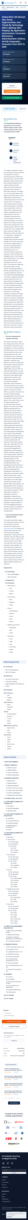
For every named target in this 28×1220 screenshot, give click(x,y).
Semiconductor (10, 7)
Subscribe (14, 1172)
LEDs (17, 7)
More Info (10, 1216)
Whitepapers (5, 1199)
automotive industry (9, 528)
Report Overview (10, 108)
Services (4, 1184)
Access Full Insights (12, 91)
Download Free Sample (15, 1021)
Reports (4, 1194)
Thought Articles (6, 1201)
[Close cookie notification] (25, 1213)
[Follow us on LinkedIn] (3, 1163)
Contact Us (14, 1040)
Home (3, 7)
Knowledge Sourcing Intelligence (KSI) (11, 1157)
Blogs (3, 1196)
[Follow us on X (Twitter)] (12, 1163)
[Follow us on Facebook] (7, 1163)
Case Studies (5, 1182)
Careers (4, 1179)
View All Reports (14, 1103)
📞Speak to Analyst (14, 1026)
